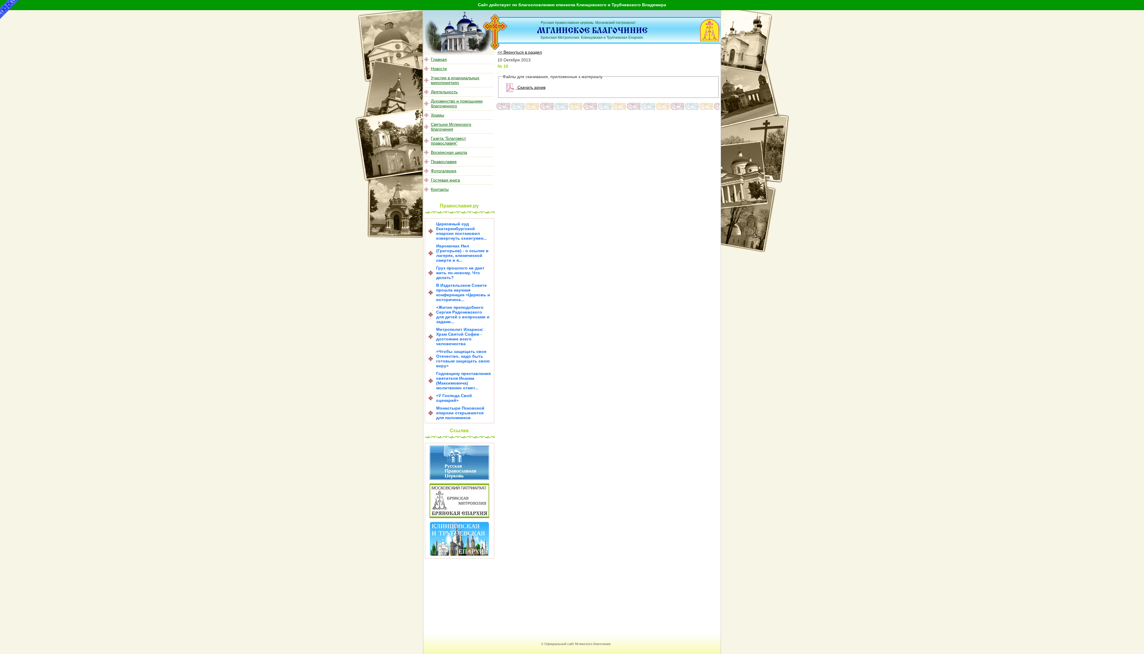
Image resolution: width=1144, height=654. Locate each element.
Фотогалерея (443, 170)
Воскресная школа (449, 152)
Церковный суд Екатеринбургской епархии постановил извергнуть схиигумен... (461, 231)
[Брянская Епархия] (459, 516)
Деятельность (444, 91)
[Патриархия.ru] (459, 478)
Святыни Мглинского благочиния (451, 126)
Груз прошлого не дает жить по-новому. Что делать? (460, 273)
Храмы (437, 115)
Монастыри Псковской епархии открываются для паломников (460, 413)
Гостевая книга (445, 180)
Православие (444, 161)
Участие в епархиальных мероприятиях (455, 80)
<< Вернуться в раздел (520, 52)
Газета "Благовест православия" (448, 140)
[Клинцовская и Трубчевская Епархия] (459, 554)
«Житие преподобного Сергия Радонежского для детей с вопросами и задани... (462, 314)
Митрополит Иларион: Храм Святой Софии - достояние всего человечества (460, 336)
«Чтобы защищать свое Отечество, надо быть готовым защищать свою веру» (463, 358)
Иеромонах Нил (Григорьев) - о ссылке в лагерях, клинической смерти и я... (462, 253)
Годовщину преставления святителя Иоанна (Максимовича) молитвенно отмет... (463, 380)
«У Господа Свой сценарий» (454, 398)
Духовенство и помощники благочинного (457, 103)
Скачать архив (530, 87)
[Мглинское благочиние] (495, 49)
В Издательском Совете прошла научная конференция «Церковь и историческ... (463, 292)
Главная (439, 59)
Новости (439, 68)
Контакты (440, 189)
